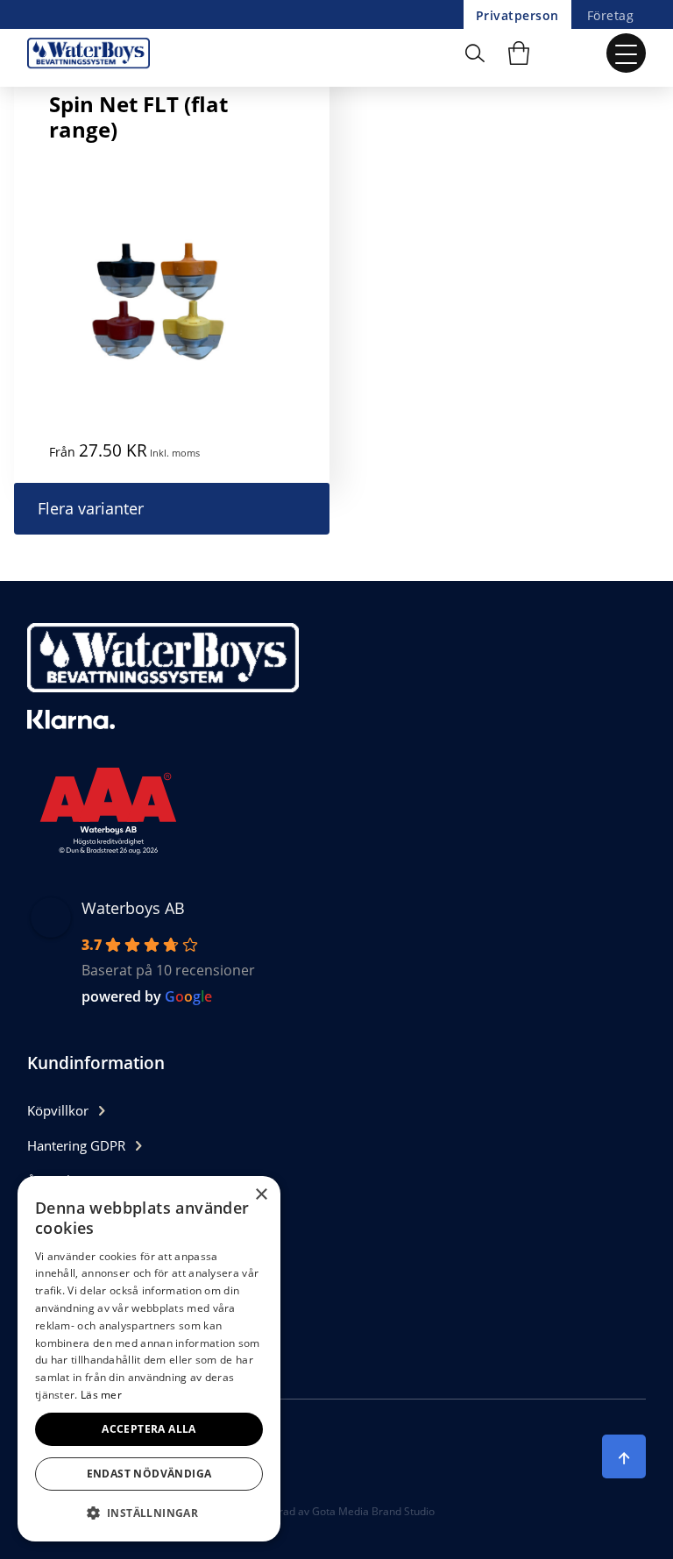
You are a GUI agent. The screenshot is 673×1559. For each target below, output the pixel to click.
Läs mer (101, 1394)
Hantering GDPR (76, 1145)
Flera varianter (91, 508)
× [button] (260, 1194)
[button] (149, 1513)
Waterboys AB (133, 907)
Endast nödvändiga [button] (149, 1473)
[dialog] (149, 1358)
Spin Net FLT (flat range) (138, 116)
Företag (610, 15)
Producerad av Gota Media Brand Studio (336, 1511)
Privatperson (517, 15)
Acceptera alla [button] (149, 1428)
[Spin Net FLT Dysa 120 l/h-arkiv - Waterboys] (93, 53)
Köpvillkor (58, 1110)
